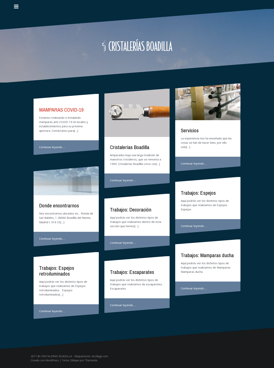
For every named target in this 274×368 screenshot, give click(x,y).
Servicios (190, 130)
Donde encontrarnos (59, 205)
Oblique (74, 360)
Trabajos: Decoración (130, 209)
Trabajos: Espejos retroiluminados (56, 270)
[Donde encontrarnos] (66, 180)
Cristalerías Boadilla (129, 147)
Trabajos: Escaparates (132, 272)
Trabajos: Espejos (198, 192)
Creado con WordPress (45, 360)
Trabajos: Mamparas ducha (207, 255)
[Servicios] (207, 101)
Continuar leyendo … (52, 147)
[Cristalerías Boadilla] (137, 45)
